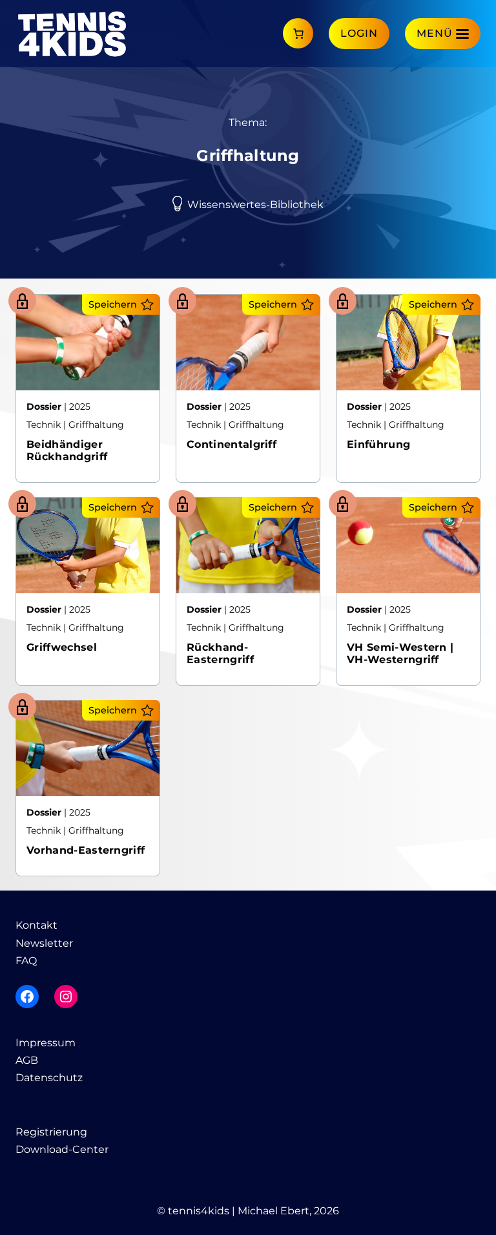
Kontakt (36, 925)
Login (359, 33)
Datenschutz (49, 1077)
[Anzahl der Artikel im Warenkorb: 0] (298, 33)
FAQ (26, 961)
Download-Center (62, 1149)
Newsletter (44, 943)
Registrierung (51, 1132)
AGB (27, 1060)
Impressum (46, 1043)
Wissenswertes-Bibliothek (255, 204)
